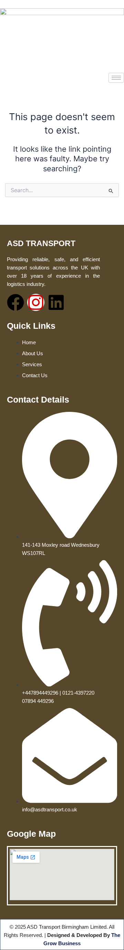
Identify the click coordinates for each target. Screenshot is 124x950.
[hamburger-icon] (116, 78)
